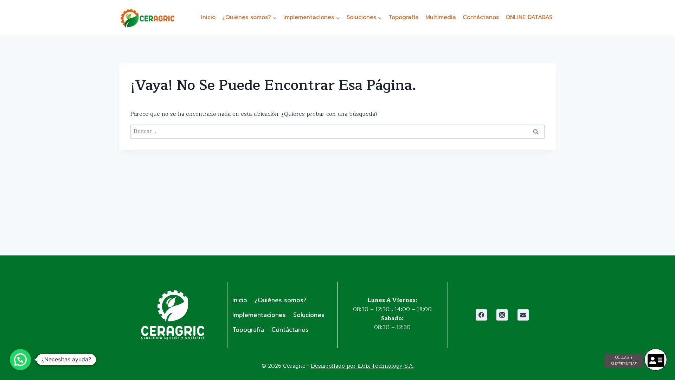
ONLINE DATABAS (529, 17)
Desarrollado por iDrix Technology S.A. (362, 365)
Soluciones (308, 314)
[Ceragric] (147, 18)
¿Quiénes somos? (281, 300)
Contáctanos (481, 17)
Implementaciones (259, 314)
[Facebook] (481, 315)
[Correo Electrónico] (523, 315)
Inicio (208, 17)
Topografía (403, 17)
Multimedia (440, 17)
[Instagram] (502, 315)
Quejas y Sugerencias (624, 360)
